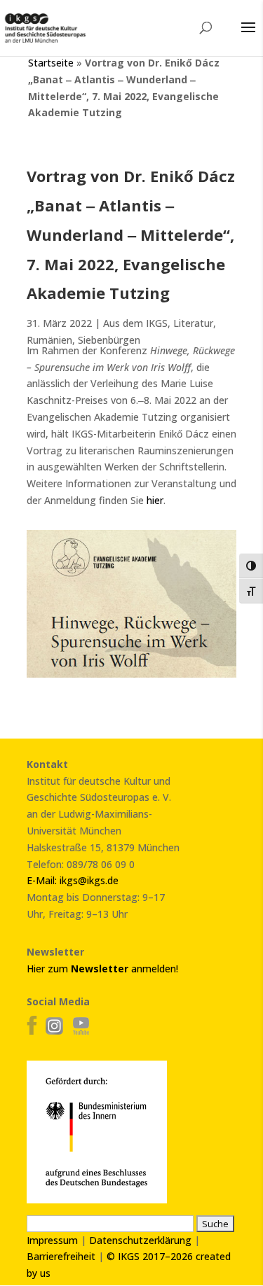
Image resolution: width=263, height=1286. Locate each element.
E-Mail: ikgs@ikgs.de (73, 880)
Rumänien (49, 340)
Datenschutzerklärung (140, 1240)
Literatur (193, 323)
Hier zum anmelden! (102, 968)
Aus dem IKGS (135, 323)
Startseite (51, 62)
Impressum (52, 1240)
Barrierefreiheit (61, 1256)
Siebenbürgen (109, 340)
